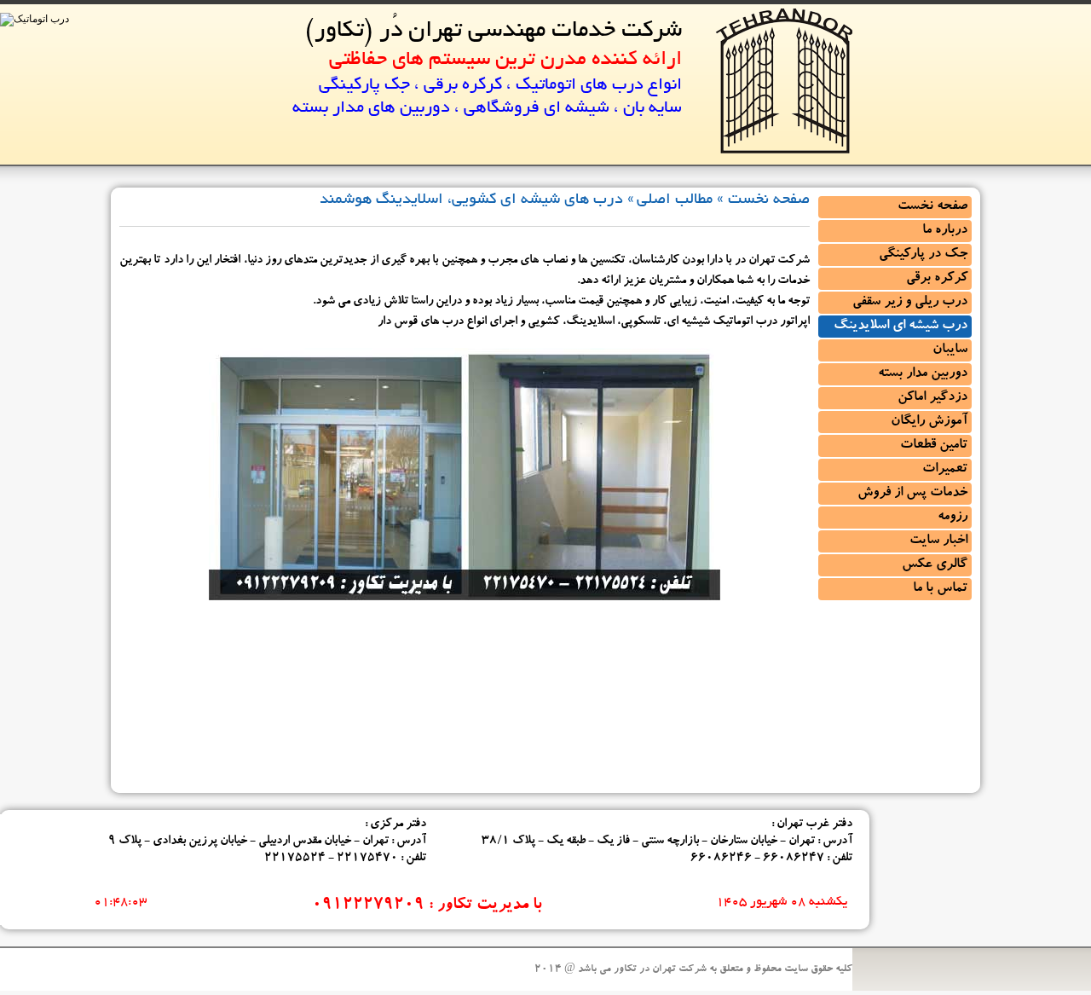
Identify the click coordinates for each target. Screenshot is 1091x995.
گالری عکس (934, 565)
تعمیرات (944, 469)
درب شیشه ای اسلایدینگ (900, 326)
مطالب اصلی (675, 200)
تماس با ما (940, 589)
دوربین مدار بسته (922, 374)
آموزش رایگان (929, 422)
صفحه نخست (932, 207)
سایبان (949, 350)
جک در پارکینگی (923, 255)
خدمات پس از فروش (912, 493)
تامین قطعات (933, 446)
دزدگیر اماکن (932, 398)
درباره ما (944, 231)
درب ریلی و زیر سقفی (909, 302)
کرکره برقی (936, 278)
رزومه (952, 517)
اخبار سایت (938, 541)
